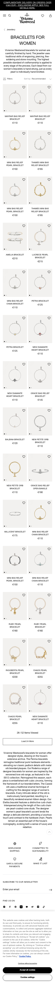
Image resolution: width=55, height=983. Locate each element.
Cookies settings (27, 977)
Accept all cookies (27, 970)
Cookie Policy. (25, 957)
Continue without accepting (27, 963)
